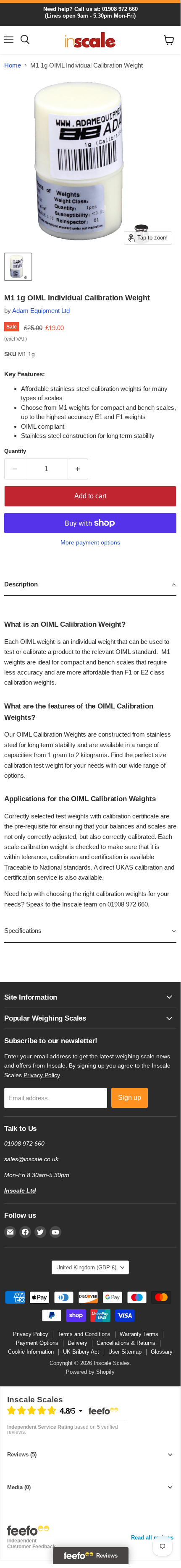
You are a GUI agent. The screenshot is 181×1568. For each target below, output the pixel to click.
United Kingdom (86, 1267)
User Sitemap (125, 1352)
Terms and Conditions (84, 1334)
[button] (90, 584)
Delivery (77, 1343)
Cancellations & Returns (126, 1343)
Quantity (15, 451)
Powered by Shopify (90, 1372)
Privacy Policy (42, 1075)
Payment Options (37, 1343)
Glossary (162, 1352)
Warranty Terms (139, 1334)
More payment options (90, 542)
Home (12, 65)
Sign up (129, 1097)
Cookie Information (31, 1352)
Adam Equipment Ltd (41, 310)
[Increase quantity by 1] (78, 468)
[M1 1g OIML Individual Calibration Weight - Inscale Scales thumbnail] (18, 266)
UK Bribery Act (81, 1352)
